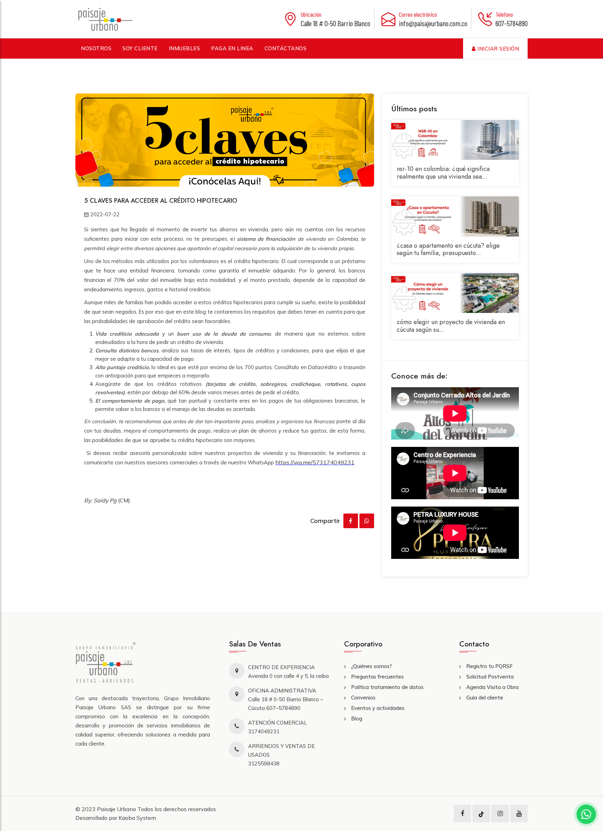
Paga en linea (232, 48)
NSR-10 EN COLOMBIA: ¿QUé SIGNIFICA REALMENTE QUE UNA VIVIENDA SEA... (443, 172)
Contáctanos (286, 48)
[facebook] (462, 813)
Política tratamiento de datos (387, 687)
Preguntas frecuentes (377, 676)
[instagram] (500, 813)
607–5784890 (512, 23)
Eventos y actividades (377, 708)
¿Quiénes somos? (371, 666)
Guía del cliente (484, 697)
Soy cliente (140, 48)
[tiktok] (481, 813)
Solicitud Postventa (490, 676)
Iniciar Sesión (497, 48)
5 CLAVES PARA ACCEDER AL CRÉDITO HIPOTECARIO (160, 200)
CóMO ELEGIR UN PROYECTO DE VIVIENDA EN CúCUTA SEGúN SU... (451, 325)
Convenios (363, 697)
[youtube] (519, 813)
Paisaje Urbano (117, 809)
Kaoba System (137, 817)
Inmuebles (184, 48)
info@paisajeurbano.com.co (433, 23)
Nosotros (96, 48)
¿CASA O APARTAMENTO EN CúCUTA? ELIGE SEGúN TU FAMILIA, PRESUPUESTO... (448, 249)
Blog (356, 718)
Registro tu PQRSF (489, 666)
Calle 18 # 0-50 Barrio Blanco (335, 23)
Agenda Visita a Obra (492, 687)
